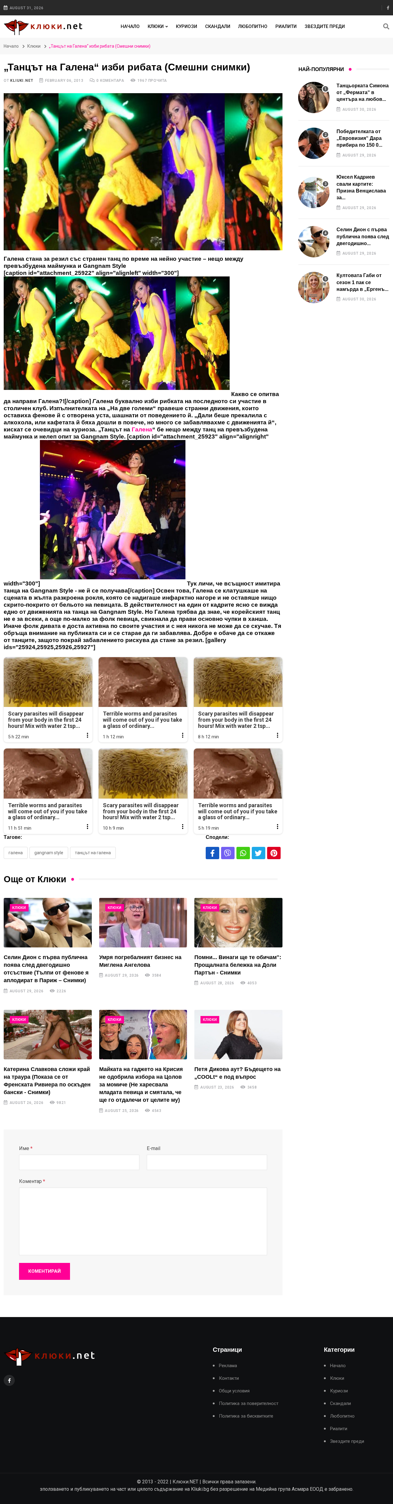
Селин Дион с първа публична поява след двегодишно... (363, 236)
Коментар (32, 1181)
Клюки (156, 26)
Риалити (286, 26)
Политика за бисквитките (246, 1416)
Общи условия (234, 1391)
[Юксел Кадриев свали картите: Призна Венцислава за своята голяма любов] (313, 192)
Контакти (229, 1378)
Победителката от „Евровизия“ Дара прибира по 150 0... (359, 138)
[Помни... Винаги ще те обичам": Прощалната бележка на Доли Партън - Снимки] (238, 922)
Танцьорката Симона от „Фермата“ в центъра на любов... (363, 92)
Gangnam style (48, 852)
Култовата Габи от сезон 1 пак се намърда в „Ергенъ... (362, 282)
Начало (130, 26)
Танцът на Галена (93, 852)
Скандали (217, 26)
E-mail (153, 1148)
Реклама (228, 1365)
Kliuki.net (21, 80)
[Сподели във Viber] (228, 853)
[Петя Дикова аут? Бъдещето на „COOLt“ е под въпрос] (238, 1034)
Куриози (186, 26)
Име (26, 1148)
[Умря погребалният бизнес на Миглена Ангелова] (143, 922)
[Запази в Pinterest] (274, 853)
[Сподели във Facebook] (212, 853)
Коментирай (44, 1271)
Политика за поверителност (248, 1403)
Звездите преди (325, 26)
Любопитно (252, 26)
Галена (16, 852)
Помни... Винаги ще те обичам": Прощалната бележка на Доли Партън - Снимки (237, 965)
